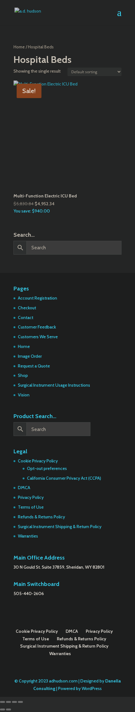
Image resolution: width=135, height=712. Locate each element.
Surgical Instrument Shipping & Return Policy (59, 526)
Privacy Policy (31, 497)
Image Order (30, 356)
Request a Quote (34, 366)
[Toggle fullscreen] (8, 702)
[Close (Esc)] (20, 702)
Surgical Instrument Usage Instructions (54, 385)
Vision (24, 395)
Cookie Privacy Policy (38, 461)
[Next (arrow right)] (8, 709)
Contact (25, 317)
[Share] (14, 702)
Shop (23, 375)
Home (19, 47)
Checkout (27, 308)
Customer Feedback (37, 327)
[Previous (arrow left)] (2, 709)
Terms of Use (31, 507)
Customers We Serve (38, 336)
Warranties (28, 536)
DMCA (24, 487)
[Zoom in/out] (2, 702)
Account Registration (37, 298)
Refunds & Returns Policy (41, 517)
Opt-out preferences (47, 468)
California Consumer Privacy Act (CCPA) (64, 478)
